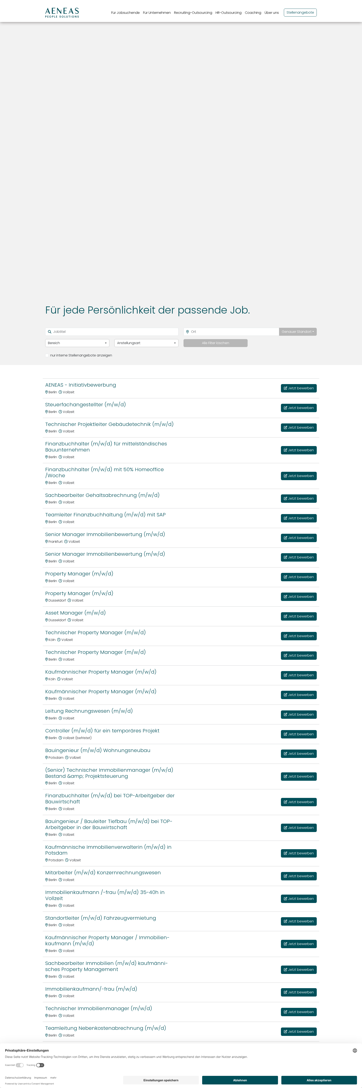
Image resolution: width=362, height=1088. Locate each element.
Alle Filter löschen (215, 343)
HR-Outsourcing (229, 12)
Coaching (253, 12)
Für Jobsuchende (125, 12)
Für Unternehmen (157, 12)
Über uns (272, 12)
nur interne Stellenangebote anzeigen (81, 355)
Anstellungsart (128, 343)
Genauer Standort (297, 331)
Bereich (54, 343)
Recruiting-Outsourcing (193, 12)
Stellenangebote (300, 12)
